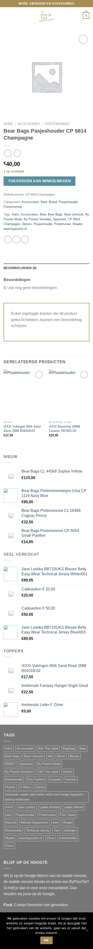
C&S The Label (47, 772)
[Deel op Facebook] (8, 239)
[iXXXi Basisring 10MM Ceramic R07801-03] (69, 394)
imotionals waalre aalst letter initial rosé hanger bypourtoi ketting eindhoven (44, 797)
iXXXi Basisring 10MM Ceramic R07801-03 (64, 429)
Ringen (68, 822)
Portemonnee (57, 124)
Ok (46, 940)
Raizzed (10, 822)
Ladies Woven (73, 807)
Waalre (77, 224)
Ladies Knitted (49, 807)
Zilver (50, 838)
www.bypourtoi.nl (15, 229)
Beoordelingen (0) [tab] (20, 268)
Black (61, 756)
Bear (44, 202)
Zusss (9, 845)
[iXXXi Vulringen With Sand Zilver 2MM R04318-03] (24, 394)
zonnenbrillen (68, 838)
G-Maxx (25, 787)
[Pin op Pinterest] (25, 239)
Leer (8, 815)
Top (56, 830)
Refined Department (34, 822)
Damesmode (13, 779)
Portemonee (62, 224)
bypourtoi (59, 219)
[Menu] (6, 16)
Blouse (74, 756)
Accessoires (29, 124)
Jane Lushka (26, 807)
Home (8, 124)
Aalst (15, 214)
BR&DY (10, 764)
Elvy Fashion (36, 779)
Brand (53, 202)
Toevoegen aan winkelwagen (39, 181)
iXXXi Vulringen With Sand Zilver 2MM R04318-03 (22, 429)
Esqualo (55, 779)
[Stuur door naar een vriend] (16, 239)
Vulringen (69, 830)
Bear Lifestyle (73, 214)
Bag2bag (69, 748)
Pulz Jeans (68, 815)
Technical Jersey (37, 830)
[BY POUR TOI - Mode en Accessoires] (46, 15)
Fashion (70, 779)
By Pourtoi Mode (49, 764)
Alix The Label (48, 748)
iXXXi (9, 807)
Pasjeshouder (68, 202)
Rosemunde (13, 830)
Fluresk (10, 787)
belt (50, 756)
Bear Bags (55, 214)
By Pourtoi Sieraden (38, 219)
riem (56, 822)
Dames (27, 224)
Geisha (40, 787)
